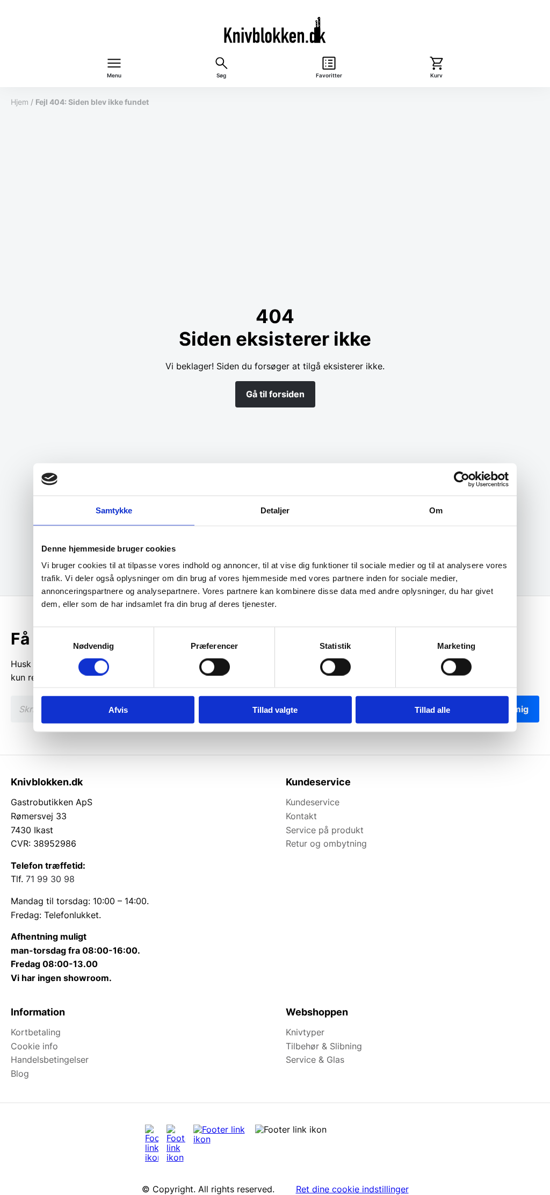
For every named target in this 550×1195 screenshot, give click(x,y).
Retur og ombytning (326, 843)
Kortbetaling (36, 1032)
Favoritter (329, 75)
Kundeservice (312, 802)
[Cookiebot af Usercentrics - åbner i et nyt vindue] (462, 479)
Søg (221, 75)
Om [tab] (436, 509)
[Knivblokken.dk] (275, 29)
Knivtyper (305, 1032)
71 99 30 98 (50, 879)
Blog (20, 1073)
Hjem (19, 101)
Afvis (118, 709)
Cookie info (34, 1046)
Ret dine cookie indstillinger (352, 1189)
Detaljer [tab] (275, 509)
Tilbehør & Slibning (324, 1046)
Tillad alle (432, 709)
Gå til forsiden (275, 394)
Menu (114, 75)
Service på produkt (325, 830)
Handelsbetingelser (50, 1059)
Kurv (436, 75)
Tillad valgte (275, 709)
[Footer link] (151, 1144)
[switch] (214, 666)
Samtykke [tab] (114, 509)
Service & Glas (315, 1059)
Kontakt (301, 816)
